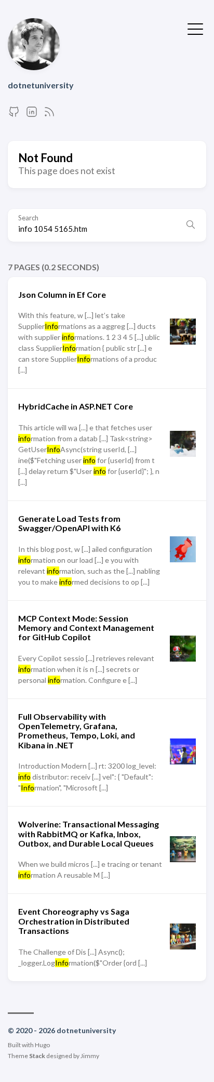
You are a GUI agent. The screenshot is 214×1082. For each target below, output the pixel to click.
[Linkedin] (31, 115)
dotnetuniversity (41, 85)
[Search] (190, 225)
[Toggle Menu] (195, 28)
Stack (37, 1056)
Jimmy (90, 1056)
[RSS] (49, 115)
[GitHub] (14, 115)
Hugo (42, 1045)
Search (28, 218)
